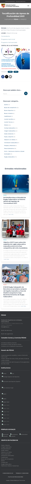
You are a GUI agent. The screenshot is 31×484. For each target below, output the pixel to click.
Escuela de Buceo (6, 448)
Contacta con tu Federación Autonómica (12, 346)
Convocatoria (5, 36)
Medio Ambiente (8, 134)
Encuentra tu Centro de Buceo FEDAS (11, 344)
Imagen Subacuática (9, 131)
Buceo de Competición (7, 459)
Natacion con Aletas (6, 452)
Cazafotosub (7, 116)
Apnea (10, 71)
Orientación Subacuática (10, 142)
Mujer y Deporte (8, 136)
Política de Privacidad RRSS (15, 476)
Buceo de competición (10, 107)
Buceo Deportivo (8, 110)
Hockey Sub (4, 462)
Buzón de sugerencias (7, 333)
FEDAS (16, 71)
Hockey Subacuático (9, 128)
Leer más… (11, 214)
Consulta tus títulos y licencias (9, 342)
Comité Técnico (8, 122)
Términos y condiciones (22, 473)
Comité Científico (9, 119)
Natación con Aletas (9, 139)
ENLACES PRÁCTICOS (20, 1)
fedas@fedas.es (5, 327)
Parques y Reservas (9, 145)
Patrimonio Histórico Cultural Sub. (10, 466)
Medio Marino (5, 450)
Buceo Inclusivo (8, 113)
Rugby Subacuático (9, 157)
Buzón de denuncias (6, 330)
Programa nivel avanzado (9, 42)
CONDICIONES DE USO (8, 473)
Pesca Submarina (9, 148)
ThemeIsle (22, 480)
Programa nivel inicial (8, 39)
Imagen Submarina (6, 447)
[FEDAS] (10, 6)
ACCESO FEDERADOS (10, 1)
